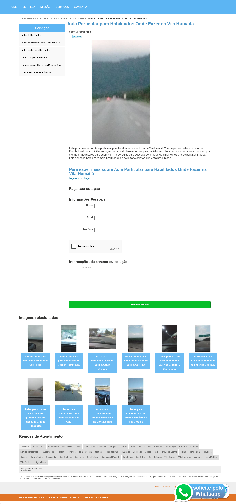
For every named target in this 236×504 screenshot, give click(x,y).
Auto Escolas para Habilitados (36, 50)
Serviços (62, 6)
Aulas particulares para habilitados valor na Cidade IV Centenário (169, 362)
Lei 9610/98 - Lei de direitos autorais (45, 479)
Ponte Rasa (194, 452)
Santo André (37, 457)
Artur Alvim (67, 447)
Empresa (28, 6)
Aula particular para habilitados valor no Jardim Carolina (136, 360)
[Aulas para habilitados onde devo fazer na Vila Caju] (69, 391)
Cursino (183, 447)
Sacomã (24, 457)
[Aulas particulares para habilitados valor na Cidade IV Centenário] (169, 338)
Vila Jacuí (198, 457)
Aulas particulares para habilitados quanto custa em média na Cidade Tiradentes (35, 417)
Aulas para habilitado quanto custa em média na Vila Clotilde (136, 415)
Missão (45, 6)
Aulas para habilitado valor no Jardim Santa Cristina (102, 362)
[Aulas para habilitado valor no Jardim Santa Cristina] (102, 338)
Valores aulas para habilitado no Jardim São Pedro (35, 360)
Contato (80, 6)
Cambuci (101, 447)
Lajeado (126, 452)
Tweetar (77, 36)
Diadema (194, 447)
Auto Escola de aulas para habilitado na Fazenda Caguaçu (203, 360)
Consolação (170, 447)
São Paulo (128, 457)
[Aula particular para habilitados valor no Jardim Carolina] (136, 338)
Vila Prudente (26, 462)
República (207, 452)
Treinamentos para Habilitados (36, 72)
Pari (156, 452)
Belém (78, 447)
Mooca (148, 452)
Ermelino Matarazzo (30, 452)
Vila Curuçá (169, 457)
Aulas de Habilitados (31, 35)
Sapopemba (51, 457)
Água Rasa (41, 462)
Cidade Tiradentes (153, 447)
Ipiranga (72, 452)
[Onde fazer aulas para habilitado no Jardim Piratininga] (69, 338)
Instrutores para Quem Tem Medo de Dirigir (42, 65)
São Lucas (79, 457)
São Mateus (92, 457)
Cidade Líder (135, 447)
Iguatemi (61, 452)
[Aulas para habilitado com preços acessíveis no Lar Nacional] (102, 391)
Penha (183, 452)
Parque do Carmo (169, 452)
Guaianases (48, 452)
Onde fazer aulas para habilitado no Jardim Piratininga (69, 360)
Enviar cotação (140, 304)
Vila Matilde (211, 457)
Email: (90, 217)
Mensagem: (88, 267)
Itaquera (98, 452)
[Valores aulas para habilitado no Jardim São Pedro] (35, 338)
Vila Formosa (184, 457)
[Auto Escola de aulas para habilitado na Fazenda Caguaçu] (203, 338)
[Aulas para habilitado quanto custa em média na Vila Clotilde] (136, 391)
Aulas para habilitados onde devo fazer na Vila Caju (68, 415)
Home (13, 6)
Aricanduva (53, 447)
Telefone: (88, 229)
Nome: (90, 205)
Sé (150, 457)
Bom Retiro (89, 447)
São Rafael (140, 457)
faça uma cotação (80, 178)
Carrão (124, 447)
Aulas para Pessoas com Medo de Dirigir (41, 43)
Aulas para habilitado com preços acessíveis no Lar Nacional (102, 415)
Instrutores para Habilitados (35, 57)
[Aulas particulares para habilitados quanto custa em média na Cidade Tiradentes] (35, 391)
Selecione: (25, 447)
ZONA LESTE (39, 447)
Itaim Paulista (85, 452)
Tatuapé (158, 457)
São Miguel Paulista (110, 457)
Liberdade (137, 452)
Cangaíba (113, 447)
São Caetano (65, 457)
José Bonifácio (112, 452)
